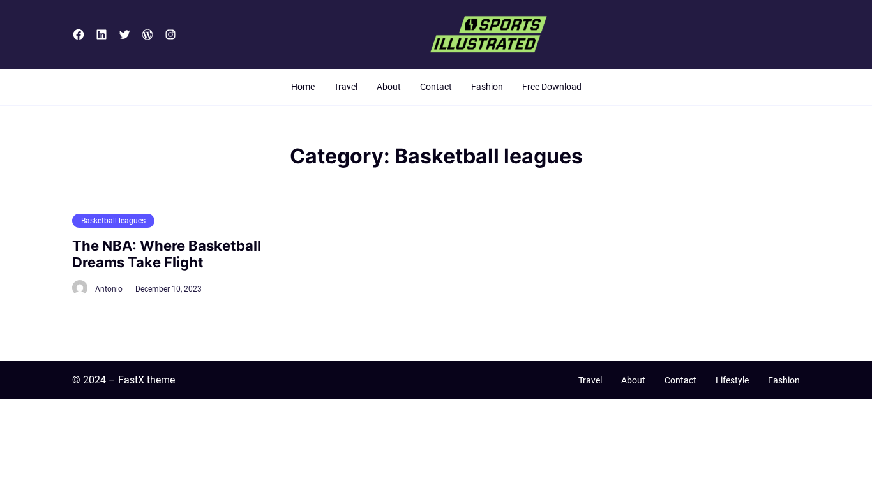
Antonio (109, 289)
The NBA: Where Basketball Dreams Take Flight (166, 254)
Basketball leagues (113, 220)
